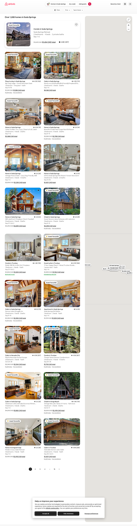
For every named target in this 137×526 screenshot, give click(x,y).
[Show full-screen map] (129, 20)
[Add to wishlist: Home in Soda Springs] (38, 100)
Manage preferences (91, 514)
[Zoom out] (129, 29)
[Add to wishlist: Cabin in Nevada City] (38, 328)
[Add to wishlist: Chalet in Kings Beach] (77, 374)
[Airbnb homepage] (10, 4)
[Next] (59, 469)
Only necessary (68, 514)
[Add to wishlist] (76, 24)
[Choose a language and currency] (125, 4)
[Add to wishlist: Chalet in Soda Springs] (77, 190)
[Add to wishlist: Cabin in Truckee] (77, 420)
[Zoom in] (129, 25)
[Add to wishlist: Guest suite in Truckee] (77, 236)
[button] (49, 42)
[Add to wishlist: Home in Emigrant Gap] (38, 420)
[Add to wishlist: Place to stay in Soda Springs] (38, 54)
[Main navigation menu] (130, 4)
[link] (25, 469)
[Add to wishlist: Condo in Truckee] (38, 236)
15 (54, 469)
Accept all (45, 514)
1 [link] (30, 469)
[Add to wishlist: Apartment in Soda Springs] (77, 282)
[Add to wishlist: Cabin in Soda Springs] (77, 54)
